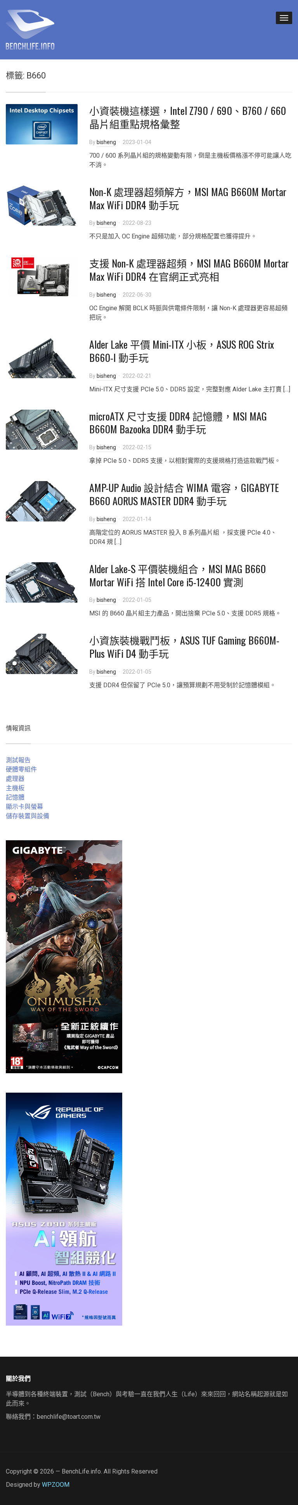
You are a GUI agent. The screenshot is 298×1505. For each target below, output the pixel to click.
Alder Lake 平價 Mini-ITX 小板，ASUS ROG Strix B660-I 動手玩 (181, 351)
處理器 (15, 778)
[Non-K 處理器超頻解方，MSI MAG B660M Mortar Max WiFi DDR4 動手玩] (42, 205)
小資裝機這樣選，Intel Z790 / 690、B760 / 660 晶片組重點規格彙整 (187, 117)
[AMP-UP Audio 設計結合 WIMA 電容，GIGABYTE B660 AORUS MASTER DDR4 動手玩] (42, 500)
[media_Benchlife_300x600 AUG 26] (64, 956)
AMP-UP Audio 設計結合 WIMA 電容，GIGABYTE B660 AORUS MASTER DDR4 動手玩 (184, 494)
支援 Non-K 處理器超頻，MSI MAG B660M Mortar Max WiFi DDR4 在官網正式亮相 (189, 269)
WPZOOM (55, 1484)
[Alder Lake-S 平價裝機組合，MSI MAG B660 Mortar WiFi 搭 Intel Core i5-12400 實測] (42, 582)
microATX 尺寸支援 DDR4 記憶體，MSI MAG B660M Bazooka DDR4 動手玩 (178, 422)
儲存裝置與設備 (27, 816)
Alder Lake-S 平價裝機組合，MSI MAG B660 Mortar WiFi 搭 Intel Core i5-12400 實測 (177, 575)
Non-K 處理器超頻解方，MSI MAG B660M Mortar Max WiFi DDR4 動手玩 (187, 198)
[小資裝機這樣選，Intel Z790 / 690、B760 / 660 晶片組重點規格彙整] (42, 123)
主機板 (15, 788)
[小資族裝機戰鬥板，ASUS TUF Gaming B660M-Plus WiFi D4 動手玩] (42, 653)
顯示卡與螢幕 (24, 806)
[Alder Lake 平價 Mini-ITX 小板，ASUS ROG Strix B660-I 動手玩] (42, 357)
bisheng (106, 142)
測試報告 (18, 760)
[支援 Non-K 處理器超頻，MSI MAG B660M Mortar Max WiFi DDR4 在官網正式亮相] (42, 276)
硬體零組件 (21, 769)
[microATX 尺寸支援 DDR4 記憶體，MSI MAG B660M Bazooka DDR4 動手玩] (42, 429)
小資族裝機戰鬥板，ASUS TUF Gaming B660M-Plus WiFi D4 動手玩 (184, 647)
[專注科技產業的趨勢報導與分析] (30, 29)
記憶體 (15, 797)
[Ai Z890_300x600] (64, 1208)
